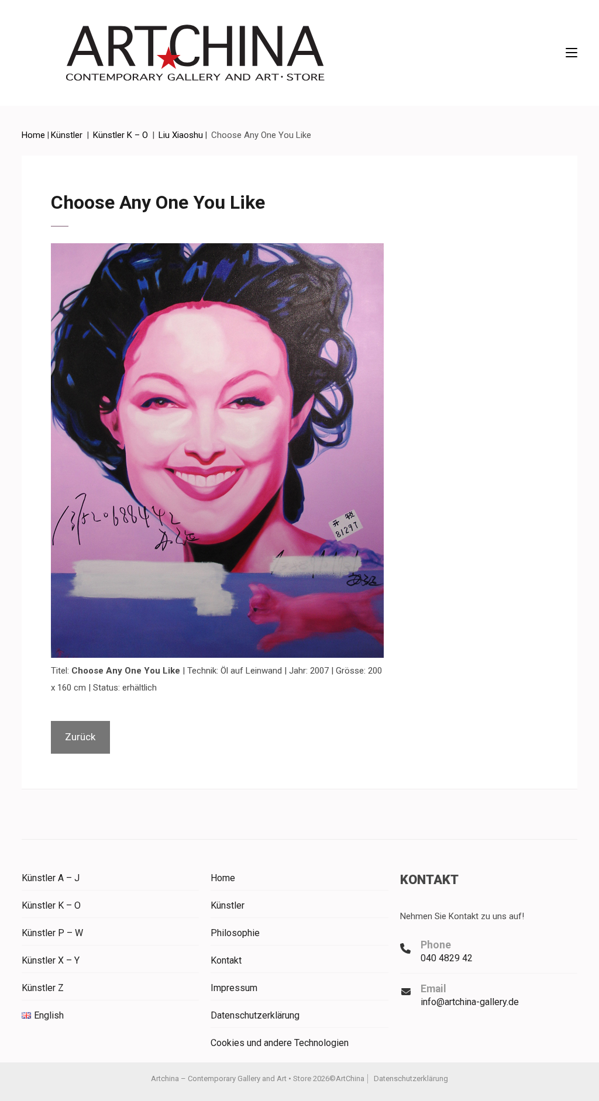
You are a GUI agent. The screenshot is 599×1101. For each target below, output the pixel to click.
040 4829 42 (447, 958)
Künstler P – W (52, 932)
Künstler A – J (51, 877)
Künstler (228, 905)
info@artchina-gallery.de (470, 1001)
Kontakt (226, 960)
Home (223, 877)
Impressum (234, 987)
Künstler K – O (51, 905)
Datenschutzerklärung (255, 1015)
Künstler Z (43, 987)
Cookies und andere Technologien (280, 1042)
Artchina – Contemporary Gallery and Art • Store (231, 1078)
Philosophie (235, 932)
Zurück (80, 737)
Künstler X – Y (51, 960)
